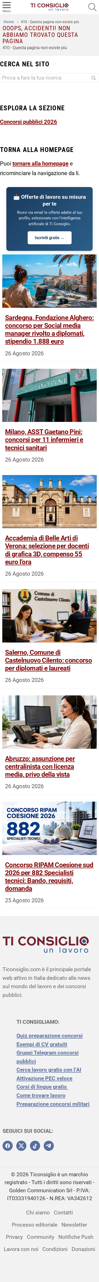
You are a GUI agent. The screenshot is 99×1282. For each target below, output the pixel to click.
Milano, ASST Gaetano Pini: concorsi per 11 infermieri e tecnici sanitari (44, 439)
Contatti (63, 1213)
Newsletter (74, 1225)
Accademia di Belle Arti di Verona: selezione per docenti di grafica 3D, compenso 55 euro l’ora (47, 550)
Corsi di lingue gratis (42, 1087)
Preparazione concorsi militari (53, 1104)
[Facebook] (8, 1146)
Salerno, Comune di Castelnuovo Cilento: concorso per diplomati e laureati (48, 660)
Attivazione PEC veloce (44, 1078)
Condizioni (55, 1249)
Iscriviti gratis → (49, 237)
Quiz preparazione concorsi (49, 1036)
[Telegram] (49, 1146)
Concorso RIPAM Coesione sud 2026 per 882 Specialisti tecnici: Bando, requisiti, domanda (49, 877)
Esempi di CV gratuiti (41, 1044)
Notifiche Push (75, 1237)
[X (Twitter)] (21, 1146)
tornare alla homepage (40, 163)
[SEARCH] (92, 7)
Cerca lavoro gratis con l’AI (48, 1070)
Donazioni (83, 1249)
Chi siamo (38, 1213)
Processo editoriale (34, 1225)
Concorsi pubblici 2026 (28, 121)
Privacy (14, 1237)
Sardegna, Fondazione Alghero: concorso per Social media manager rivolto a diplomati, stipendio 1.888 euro (49, 329)
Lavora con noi (21, 1249)
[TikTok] (35, 1146)
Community (40, 1237)
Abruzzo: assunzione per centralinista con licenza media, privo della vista (40, 766)
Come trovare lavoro (40, 1095)
